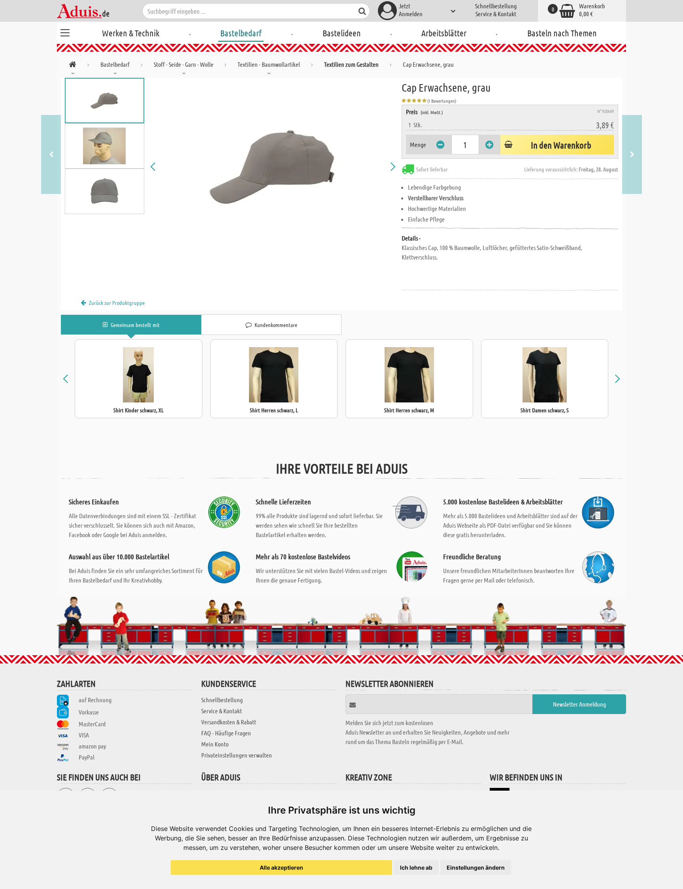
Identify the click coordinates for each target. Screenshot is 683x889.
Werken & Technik (130, 33)
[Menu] (65, 31)
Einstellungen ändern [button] (476, 867)
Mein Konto (214, 744)
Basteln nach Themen (562, 33)
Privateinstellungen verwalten (236, 755)
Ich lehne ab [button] (416, 867)
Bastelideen (342, 33)
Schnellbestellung (496, 5)
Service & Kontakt (495, 13)
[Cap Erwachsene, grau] (273, 167)
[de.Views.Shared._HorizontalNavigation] (72, 66)
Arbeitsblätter (443, 33)
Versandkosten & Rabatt (228, 721)
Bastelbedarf (241, 33)
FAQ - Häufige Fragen (226, 733)
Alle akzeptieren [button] (281, 867)
